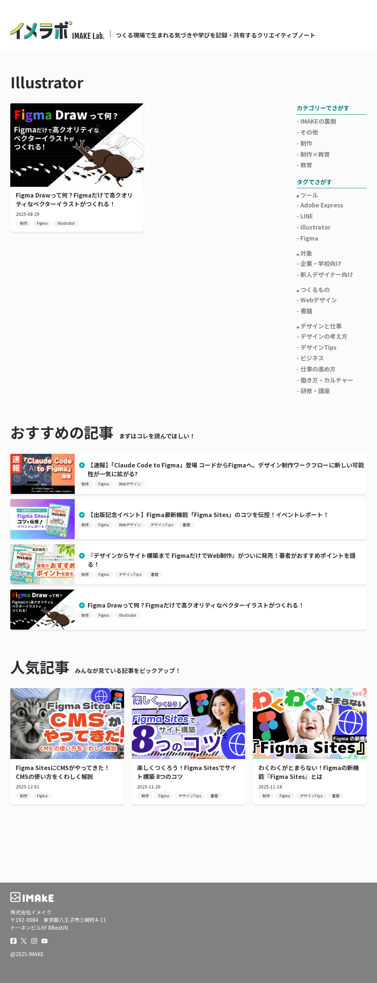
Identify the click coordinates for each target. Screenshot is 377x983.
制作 (23, 223)
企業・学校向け (321, 263)
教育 (306, 164)
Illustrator (66, 223)
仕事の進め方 (318, 368)
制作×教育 (315, 154)
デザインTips (318, 347)
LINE (306, 215)
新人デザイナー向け (326, 274)
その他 (309, 132)
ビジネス (312, 357)
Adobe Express (321, 204)
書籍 (306, 310)
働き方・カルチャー (326, 379)
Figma (42, 223)
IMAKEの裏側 (318, 121)
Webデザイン (318, 299)
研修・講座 (315, 390)
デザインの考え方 (324, 336)
